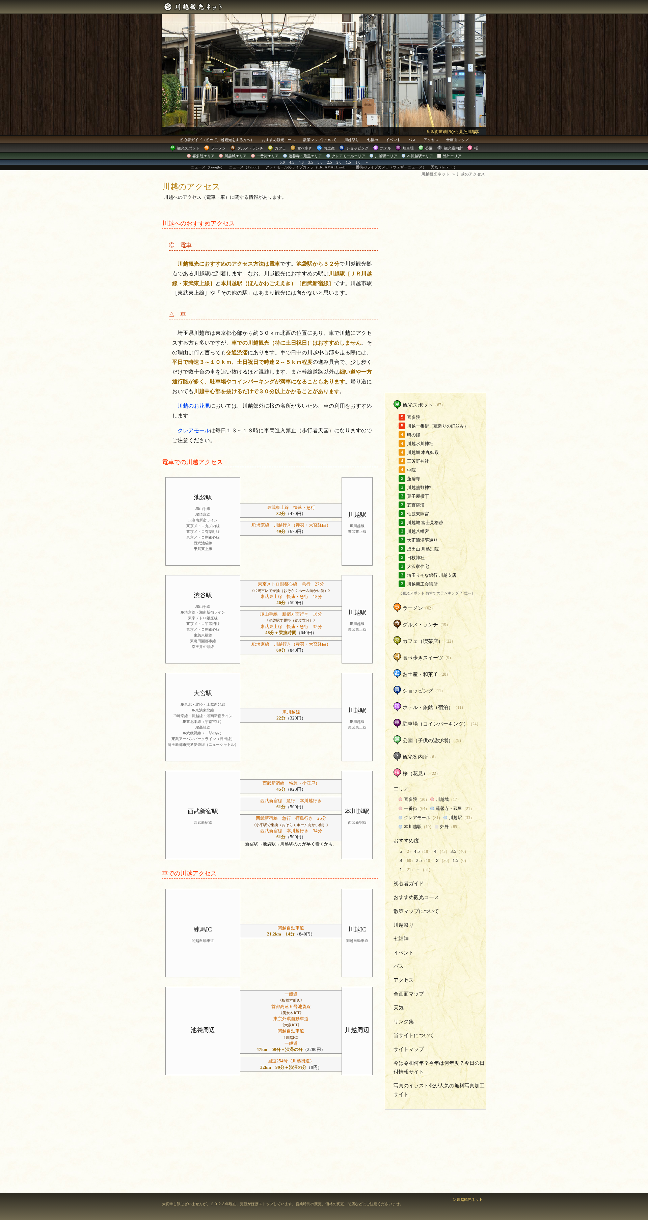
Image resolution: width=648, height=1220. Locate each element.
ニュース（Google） (207, 167)
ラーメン (218, 148)
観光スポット (418, 405)
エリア (401, 788)
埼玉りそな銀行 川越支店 (431, 575)
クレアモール (194, 430)
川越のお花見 (194, 406)
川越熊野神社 (420, 487)
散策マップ (319, 140)
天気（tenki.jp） (444, 167)
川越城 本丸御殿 (423, 452)
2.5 (329, 162)
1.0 (357, 162)
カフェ (280, 148)
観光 (188, 148)
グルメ (250, 148)
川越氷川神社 (420, 443)
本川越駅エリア (420, 156)
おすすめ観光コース (416, 897)
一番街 (410, 808)
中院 (411, 469)
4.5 (291, 162)
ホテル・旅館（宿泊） (428, 707)
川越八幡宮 (418, 531)
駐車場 (408, 148)
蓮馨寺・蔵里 (449, 808)
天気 (399, 1007)
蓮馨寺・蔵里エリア (305, 156)
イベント (393, 140)
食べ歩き (304, 148)
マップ (457, 140)
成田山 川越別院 (423, 548)
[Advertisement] (435, 286)
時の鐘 (413, 434)
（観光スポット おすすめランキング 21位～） (437, 593)
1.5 (348, 162)
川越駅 (455, 817)
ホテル (385, 148)
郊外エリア (452, 156)
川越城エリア (235, 156)
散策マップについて (416, 911)
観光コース (278, 140)
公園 (429, 148)
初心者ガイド (217, 140)
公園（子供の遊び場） (428, 740)
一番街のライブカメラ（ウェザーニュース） (389, 167)
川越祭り (351, 140)
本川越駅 (413, 826)
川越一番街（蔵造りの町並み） (437, 426)
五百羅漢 (416, 505)
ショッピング (357, 148)
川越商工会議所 (422, 584)
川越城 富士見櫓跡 (425, 522)
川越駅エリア (386, 156)
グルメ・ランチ (420, 624)
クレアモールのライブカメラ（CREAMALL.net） (307, 167)
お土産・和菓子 (420, 674)
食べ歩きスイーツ (423, 657)
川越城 (442, 799)
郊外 (444, 826)
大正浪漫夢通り (422, 540)
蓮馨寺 (413, 478)
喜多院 (413, 417)
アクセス (431, 140)
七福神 (372, 140)
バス (412, 140)
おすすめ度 (406, 840)
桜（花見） (415, 773)
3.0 (320, 162)
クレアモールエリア (348, 156)
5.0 (282, 162)
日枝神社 (416, 557)
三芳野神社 (418, 461)
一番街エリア (267, 156)
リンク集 (404, 1021)
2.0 (339, 162)
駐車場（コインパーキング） (435, 724)
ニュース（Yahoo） (245, 167)
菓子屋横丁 (418, 496)
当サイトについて (414, 1035)
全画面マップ (409, 994)
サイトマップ (409, 1049)
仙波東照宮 (418, 513)
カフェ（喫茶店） (423, 641)
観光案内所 (453, 148)
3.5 (310, 162)
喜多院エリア (203, 156)
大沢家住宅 (418, 566)
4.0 (301, 162)
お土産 (329, 148)
